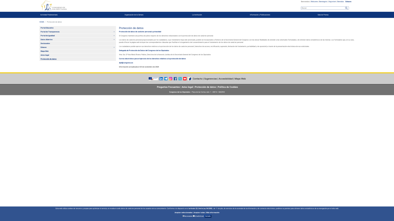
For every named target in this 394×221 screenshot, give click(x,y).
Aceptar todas (199, 213)
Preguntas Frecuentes (168, 87)
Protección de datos (205, 87)
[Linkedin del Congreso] (161, 79)
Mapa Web (240, 78)
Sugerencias (210, 78)
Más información (212, 213)
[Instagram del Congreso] (170, 79)
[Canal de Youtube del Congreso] (185, 79)
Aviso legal (188, 87)
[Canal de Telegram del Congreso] (166, 79)
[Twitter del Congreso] (180, 79)
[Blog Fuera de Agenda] (189, 79)
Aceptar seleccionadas (184, 213)
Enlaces (348, 2)
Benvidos (340, 2)
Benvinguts (323, 2)
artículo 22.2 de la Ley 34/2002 (201, 208)
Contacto (197, 78)
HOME (41, 22)
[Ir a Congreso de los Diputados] (54, 6)
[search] (325, 8)
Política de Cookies (228, 87)
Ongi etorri (332, 2)
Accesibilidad (226, 78)
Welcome (314, 2)
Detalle (208, 216)
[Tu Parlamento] (153, 79)
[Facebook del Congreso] (175, 79)
